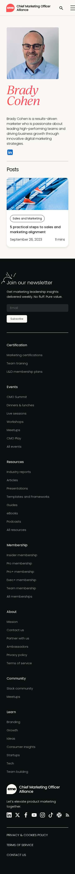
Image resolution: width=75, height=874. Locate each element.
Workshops (15, 422)
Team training (17, 363)
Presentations (17, 488)
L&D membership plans (24, 371)
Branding (13, 722)
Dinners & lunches (20, 405)
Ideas (11, 738)
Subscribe (16, 319)
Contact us (15, 630)
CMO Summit (17, 397)
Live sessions (16, 413)
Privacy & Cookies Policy (27, 835)
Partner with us (18, 638)
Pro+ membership (20, 571)
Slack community (20, 688)
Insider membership (22, 555)
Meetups (13, 430)
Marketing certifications (24, 355)
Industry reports (19, 472)
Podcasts (14, 521)
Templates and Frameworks (28, 496)
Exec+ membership (21, 580)
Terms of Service (20, 845)
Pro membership (19, 563)
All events (14, 446)
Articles (12, 480)
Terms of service (19, 663)
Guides (12, 505)
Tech (10, 763)
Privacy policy (17, 655)
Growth (12, 730)
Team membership (21, 588)
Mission (12, 622)
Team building (17, 771)
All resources (16, 530)
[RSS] (66, 814)
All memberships (19, 596)
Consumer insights (21, 747)
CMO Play (14, 438)
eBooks (12, 513)
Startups (13, 755)
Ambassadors (17, 646)
